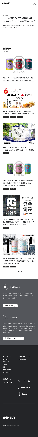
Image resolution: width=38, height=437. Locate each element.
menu (34, 3)
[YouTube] (29, 381)
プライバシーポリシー (7, 382)
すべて (18, 271)
